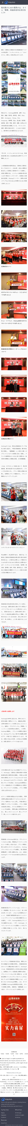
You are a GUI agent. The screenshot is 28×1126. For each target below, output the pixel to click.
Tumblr (12, 1053)
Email (17, 1053)
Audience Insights (19, 1115)
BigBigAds (3, 1115)
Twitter (2, 1053)
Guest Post (4, 1123)
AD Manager (18, 1112)
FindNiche (3, 1117)
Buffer (21, 1053)
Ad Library (17, 1117)
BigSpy (3, 1112)
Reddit (7, 1053)
